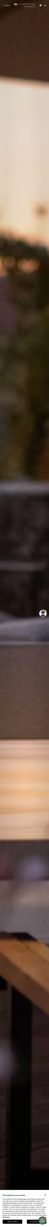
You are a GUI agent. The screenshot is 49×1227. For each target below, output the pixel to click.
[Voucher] (40, 5)
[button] (42, 1220)
